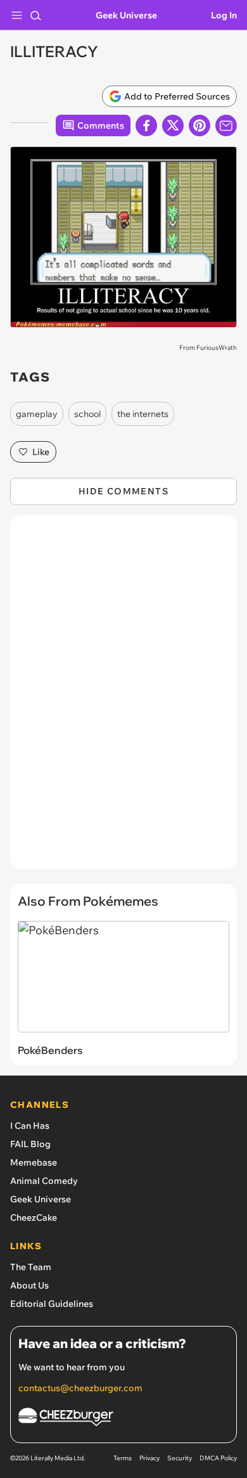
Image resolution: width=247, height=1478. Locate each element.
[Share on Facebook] (146, 125)
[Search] (35, 15)
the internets (142, 414)
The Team (30, 1267)
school (87, 414)
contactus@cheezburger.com (80, 1388)
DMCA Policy (218, 1458)
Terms (122, 1458)
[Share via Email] (226, 125)
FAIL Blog (30, 1144)
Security (179, 1458)
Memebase (33, 1162)
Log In (224, 15)
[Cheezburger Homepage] (123, 1419)
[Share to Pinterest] (199, 125)
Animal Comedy (44, 1180)
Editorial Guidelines (51, 1303)
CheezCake (33, 1217)
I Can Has (29, 1125)
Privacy (149, 1458)
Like (40, 452)
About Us (29, 1285)
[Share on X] (173, 125)
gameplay (37, 414)
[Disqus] (123, 698)
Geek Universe (126, 15)
